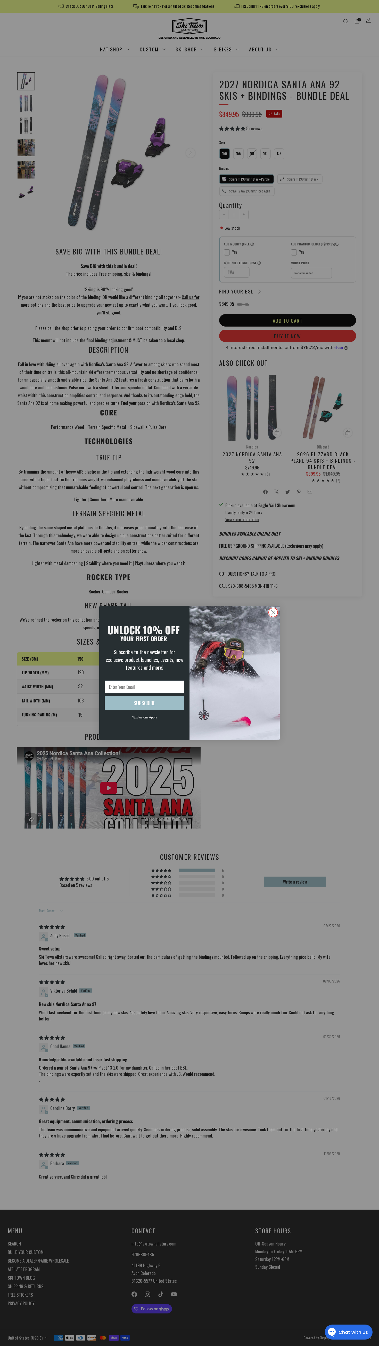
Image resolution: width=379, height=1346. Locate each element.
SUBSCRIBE (144, 703)
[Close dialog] (273, 612)
